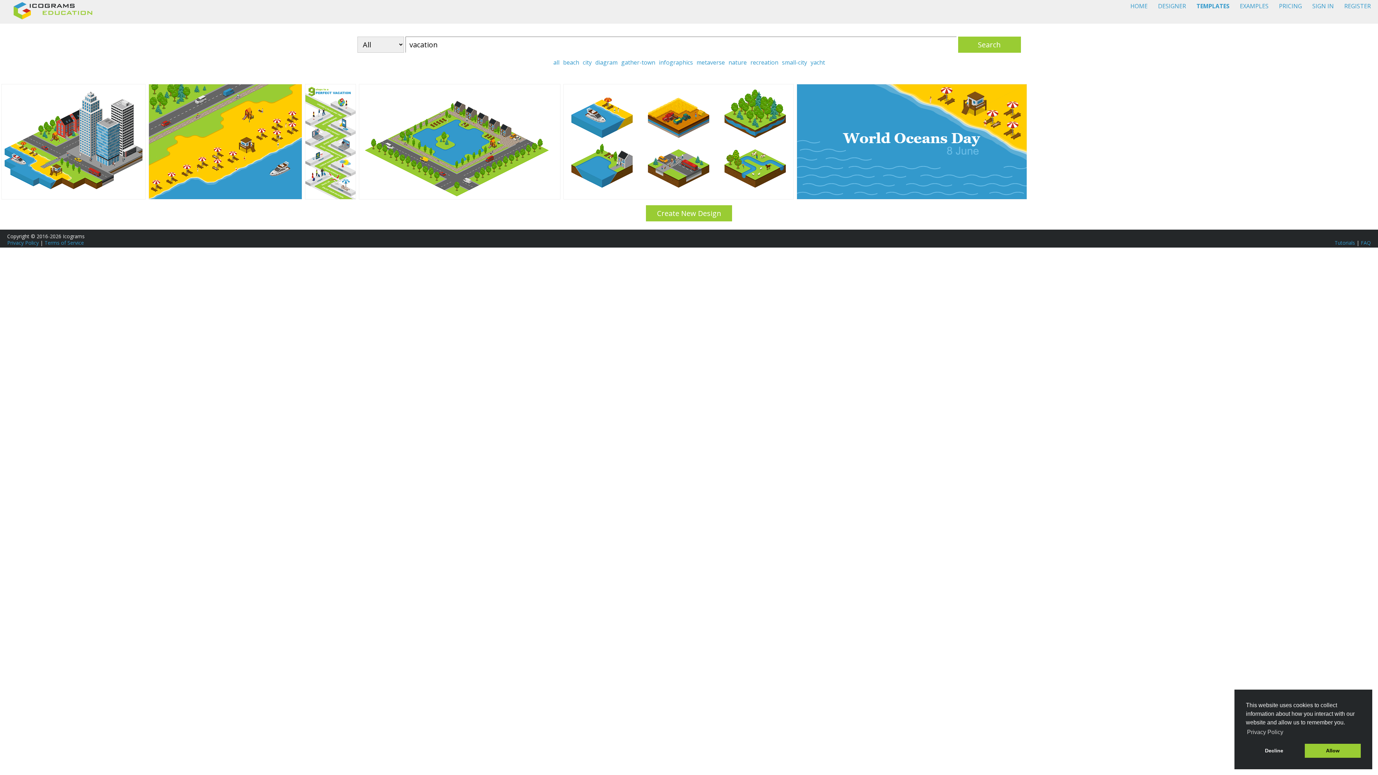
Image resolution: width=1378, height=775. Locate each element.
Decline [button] (1274, 750)
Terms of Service (64, 242)
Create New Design (689, 213)
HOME (1139, 6)
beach (571, 62)
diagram (606, 62)
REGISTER (1357, 6)
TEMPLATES (1212, 6)
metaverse (711, 62)
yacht (818, 62)
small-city (794, 62)
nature (737, 62)
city (587, 62)
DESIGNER (1172, 6)
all (556, 62)
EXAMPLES (1254, 6)
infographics (676, 62)
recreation (764, 62)
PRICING (1290, 6)
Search (989, 45)
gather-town (638, 62)
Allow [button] (1333, 750)
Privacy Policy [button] (1265, 732)
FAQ (1366, 242)
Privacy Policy (23, 242)
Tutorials (1345, 242)
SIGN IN (1323, 6)
